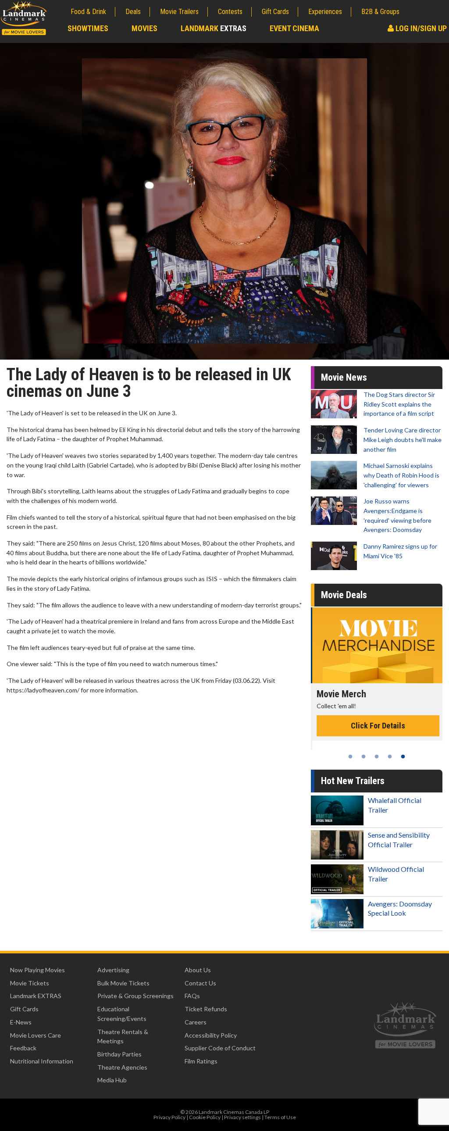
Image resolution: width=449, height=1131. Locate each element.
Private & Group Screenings (135, 995)
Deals (133, 11)
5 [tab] (403, 756)
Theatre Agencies (122, 1067)
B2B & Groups (380, 11)
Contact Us (200, 983)
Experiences (325, 11)
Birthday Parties (119, 1054)
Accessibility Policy (211, 1035)
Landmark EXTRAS (35, 995)
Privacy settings (242, 1117)
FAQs (192, 995)
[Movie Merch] (376, 645)
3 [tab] (376, 756)
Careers (196, 1022)
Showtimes (88, 28)
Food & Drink (88, 11)
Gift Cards (275, 11)
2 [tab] (363, 756)
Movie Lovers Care (35, 1035)
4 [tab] (389, 756)
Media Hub (112, 1080)
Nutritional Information (41, 1061)
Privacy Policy (169, 1117)
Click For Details (376, 725)
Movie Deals (344, 594)
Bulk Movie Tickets (123, 983)
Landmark (213, 28)
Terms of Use (280, 1117)
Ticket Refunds (206, 1009)
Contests (230, 11)
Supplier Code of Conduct (220, 1048)
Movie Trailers (179, 11)
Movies (144, 28)
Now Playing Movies (37, 970)
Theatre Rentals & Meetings (122, 1036)
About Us (198, 970)
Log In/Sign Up (420, 28)
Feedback (23, 1048)
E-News (21, 1022)
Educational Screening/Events (121, 1013)
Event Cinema (294, 28)
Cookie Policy (205, 1117)
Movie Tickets (29, 983)
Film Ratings (201, 1061)
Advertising (113, 970)
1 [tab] (350, 756)
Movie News (344, 377)
